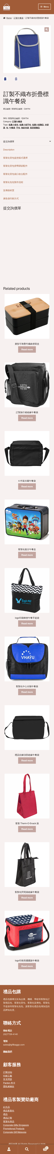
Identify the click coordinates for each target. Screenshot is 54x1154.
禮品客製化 (8, 1110)
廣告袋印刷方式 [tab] (11, 198)
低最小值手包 (25, 124)
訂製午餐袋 (18, 17)
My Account (9, 1149)
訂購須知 (7, 1072)
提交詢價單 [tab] (8, 141)
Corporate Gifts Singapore (16, 1125)
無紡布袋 (25, 127)
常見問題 (7, 1079)
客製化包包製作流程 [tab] (13, 182)
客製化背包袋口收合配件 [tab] (15, 173)
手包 (18, 127)
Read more (27, 349)
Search (27, 1149)
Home (9, 17)
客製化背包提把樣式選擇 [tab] (15, 157)
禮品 (5, 1114)
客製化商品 (8, 1121)
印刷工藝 (7, 1075)
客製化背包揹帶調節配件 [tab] (15, 165)
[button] (46, 29)
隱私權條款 (8, 1086)
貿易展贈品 (35, 127)
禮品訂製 (7, 1117)
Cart (41, 1147)
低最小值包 (13, 124)
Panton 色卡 (9, 1082)
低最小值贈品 (38, 124)
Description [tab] (8, 149)
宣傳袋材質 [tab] (8, 190)
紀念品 (6, 1107)
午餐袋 (12, 127)
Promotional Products (13, 1128)
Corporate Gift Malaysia (14, 1132)
